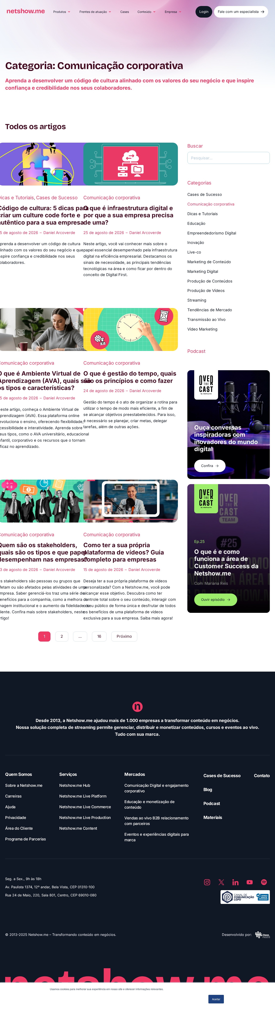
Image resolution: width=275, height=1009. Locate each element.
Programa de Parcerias (25, 839)
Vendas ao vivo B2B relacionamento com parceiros (156, 821)
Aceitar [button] (216, 999)
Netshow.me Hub (74, 785)
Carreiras (13, 796)
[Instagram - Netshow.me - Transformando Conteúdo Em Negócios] (207, 882)
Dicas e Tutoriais (202, 213)
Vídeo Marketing (202, 329)
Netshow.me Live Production (85, 817)
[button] (62, 12)
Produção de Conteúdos (209, 281)
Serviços (68, 774)
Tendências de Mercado (209, 310)
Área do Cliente (19, 828)
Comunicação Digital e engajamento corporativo (156, 788)
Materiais (212, 817)
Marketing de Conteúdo (209, 262)
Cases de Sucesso (57, 197)
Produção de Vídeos (206, 290)
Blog (207, 789)
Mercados (134, 774)
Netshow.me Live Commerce (85, 807)
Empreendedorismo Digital (211, 233)
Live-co (194, 252)
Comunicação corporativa (111, 197)
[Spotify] (264, 882)
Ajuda (10, 807)
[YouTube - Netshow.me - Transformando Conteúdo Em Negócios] (250, 882)
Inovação (195, 242)
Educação (196, 223)
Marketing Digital (202, 271)
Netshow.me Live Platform (82, 796)
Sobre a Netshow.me (24, 785)
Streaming (196, 300)
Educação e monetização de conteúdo (149, 804)
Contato (262, 775)
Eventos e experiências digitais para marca (156, 837)
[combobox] (228, 158)
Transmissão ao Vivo (206, 319)
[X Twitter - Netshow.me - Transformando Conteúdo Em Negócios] (221, 882)
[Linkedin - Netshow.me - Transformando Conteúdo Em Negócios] (235, 882)
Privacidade (15, 817)
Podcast (211, 803)
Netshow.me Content (78, 828)
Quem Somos (18, 774)
